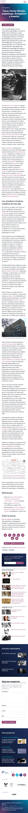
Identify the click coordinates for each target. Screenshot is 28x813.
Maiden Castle (18, 300)
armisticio (9, 148)
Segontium (12, 161)
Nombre (4, 705)
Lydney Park (12, 296)
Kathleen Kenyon (12, 194)
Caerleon (16, 163)
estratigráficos (6, 188)
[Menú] (24, 2)
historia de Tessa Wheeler (11, 105)
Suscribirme (20, 563)
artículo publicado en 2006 (10, 446)
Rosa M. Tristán (7, 519)
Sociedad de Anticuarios (12, 271)
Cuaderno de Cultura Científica (10, 737)
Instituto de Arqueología (9, 344)
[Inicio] (3, 2)
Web (3, 716)
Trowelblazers (22, 101)
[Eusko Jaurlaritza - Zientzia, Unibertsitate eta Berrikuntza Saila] (14, 795)
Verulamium (5, 213)
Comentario (5, 691)
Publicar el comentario (9, 722)
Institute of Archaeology (8, 338)
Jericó (21, 369)
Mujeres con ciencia (9, 807)
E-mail (4, 710)
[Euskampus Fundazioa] (21, 785)
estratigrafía (11, 550)
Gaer (3, 163)
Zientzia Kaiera (6, 747)
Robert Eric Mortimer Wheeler (11, 134)
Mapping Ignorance (7, 757)
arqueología (4, 550)
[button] (5, 535)
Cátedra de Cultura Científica (13, 802)
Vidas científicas (6, 7)
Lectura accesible (8, 25)
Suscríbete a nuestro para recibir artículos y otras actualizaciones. (13, 558)
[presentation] (14, 574)
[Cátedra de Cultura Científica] (9, 785)
